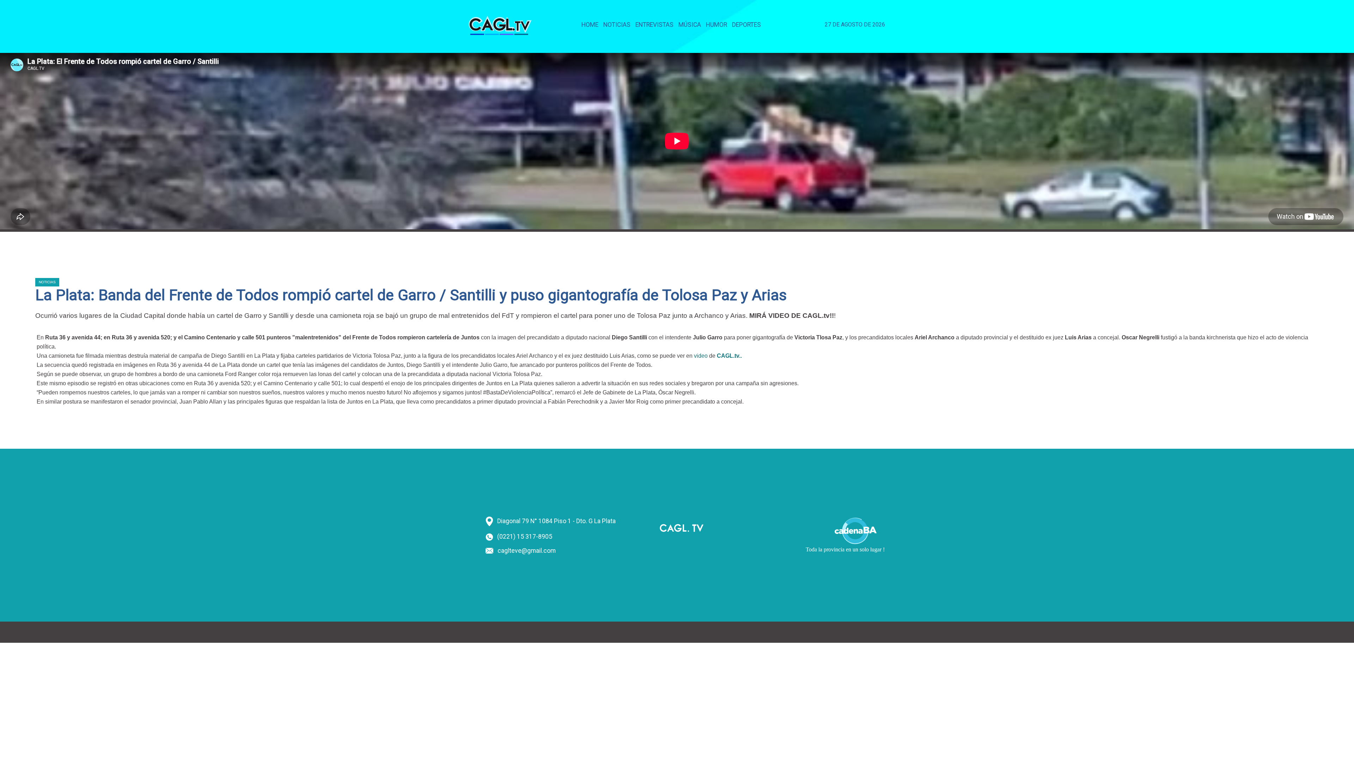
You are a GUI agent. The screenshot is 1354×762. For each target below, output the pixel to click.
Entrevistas (654, 24)
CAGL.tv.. (728, 356)
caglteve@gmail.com (527, 550)
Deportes (746, 24)
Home (589, 24)
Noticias (616, 24)
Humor (716, 24)
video (701, 356)
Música (689, 24)
